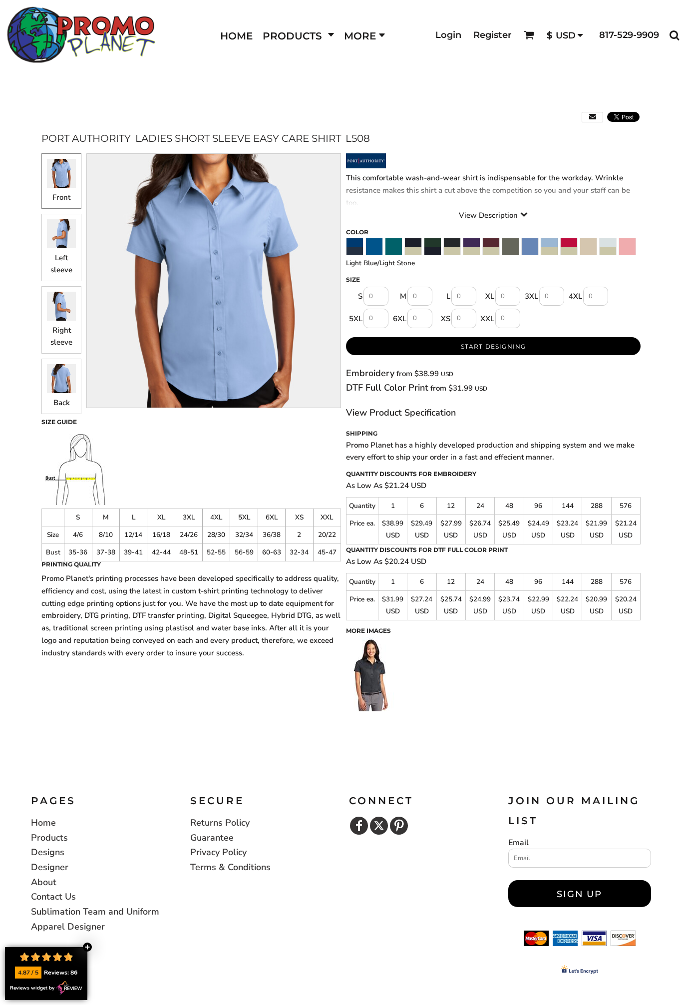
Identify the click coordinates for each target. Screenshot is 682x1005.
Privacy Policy (218, 852)
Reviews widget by (32, 988)
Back (61, 403)
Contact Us (53, 897)
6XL (399, 319)
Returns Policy (220, 823)
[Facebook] (359, 826)
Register (492, 34)
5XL (355, 319)
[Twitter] (379, 826)
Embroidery (370, 373)
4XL (575, 296)
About (43, 882)
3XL (531, 296)
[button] (298, 35)
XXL (487, 319)
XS (445, 319)
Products (49, 838)
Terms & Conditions (230, 867)
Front (61, 197)
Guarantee (212, 838)
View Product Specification (401, 413)
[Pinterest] (399, 826)
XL (489, 296)
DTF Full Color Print (387, 388)
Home (43, 823)
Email (518, 842)
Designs (47, 852)
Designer (49, 867)
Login (448, 34)
